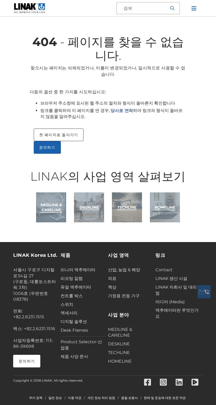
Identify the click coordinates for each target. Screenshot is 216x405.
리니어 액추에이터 (78, 269)
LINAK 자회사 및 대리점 (176, 290)
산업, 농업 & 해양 (124, 269)
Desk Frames (74, 330)
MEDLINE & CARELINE (120, 332)
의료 (112, 278)
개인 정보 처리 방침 (101, 398)
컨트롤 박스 (72, 295)
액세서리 (69, 312)
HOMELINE (120, 361)
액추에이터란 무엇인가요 (177, 313)
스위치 (67, 304)
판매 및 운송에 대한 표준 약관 (165, 398)
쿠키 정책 (35, 398)
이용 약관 (74, 398)
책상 (112, 287)
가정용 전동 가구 (124, 295)
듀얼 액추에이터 (76, 287)
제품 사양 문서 (74, 356)
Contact (164, 269)
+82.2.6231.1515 (28, 316)
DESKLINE (119, 343)
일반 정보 (55, 398)
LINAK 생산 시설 (171, 278)
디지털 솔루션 (74, 321)
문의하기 (47, 147)
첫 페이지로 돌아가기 (58, 134)
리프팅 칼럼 (72, 278)
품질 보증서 (129, 398)
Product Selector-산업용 (81, 344)
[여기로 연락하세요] (204, 291)
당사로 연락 (122, 110)
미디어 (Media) (170, 301)
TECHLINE (119, 352)
